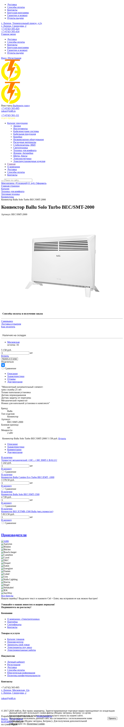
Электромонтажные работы (21, 650)
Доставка (12, 4)
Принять (112, 718)
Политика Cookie (36, 723)
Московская (13, 342)
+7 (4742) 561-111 (10, 115)
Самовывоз (7, 321)
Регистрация (13, 664)
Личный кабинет (16, 662)
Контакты (12, 10)
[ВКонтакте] (3, 365)
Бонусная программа (18, 12)
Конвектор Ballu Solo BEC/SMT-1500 (20, 494)
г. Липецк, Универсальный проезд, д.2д (21, 23)
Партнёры (12, 621)
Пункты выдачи (15, 18)
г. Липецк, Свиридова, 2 (13, 26)
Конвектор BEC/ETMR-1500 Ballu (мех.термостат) (27, 511)
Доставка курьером (11, 324)
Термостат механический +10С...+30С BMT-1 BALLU (29, 460)
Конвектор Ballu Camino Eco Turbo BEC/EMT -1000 (27, 477)
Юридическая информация (21, 672)
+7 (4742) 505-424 (10, 28)
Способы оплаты (16, 7)
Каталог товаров (15, 639)
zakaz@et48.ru (8, 111)
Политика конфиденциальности (23, 675)
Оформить (41, 183)
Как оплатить (8, 326)
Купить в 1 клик (9, 359)
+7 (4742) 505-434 (10, 31)
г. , (15, 690)
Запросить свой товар (18, 644)
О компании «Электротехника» (23, 619)
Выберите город (21, 105)
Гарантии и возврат (17, 15)
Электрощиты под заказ (19, 647)
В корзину (6, 468)
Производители (14, 535)
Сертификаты (14, 624)
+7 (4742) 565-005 (10, 108)
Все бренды (7, 595)
